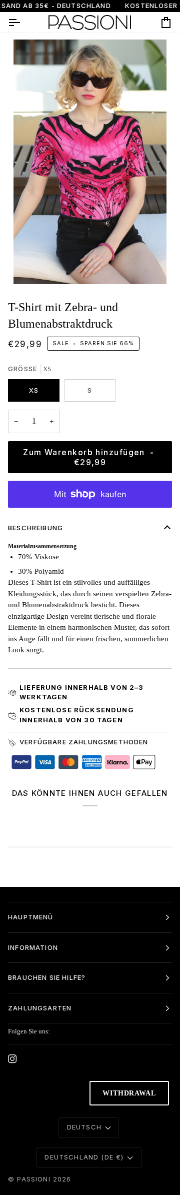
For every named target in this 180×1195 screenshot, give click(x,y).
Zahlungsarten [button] (40, 1008)
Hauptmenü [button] (31, 917)
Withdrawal (129, 1093)
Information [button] (33, 947)
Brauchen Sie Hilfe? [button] (47, 977)
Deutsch (84, 1127)
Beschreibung (35, 528)
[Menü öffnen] (23, 22)
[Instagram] (12, 1058)
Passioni (33, 1179)
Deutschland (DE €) (84, 1157)
